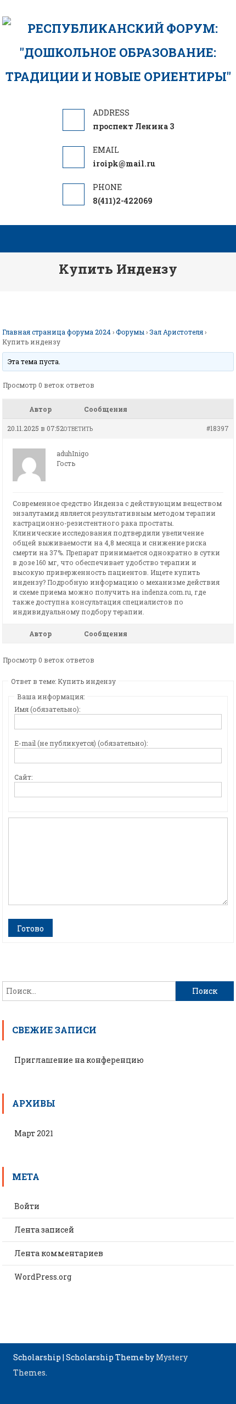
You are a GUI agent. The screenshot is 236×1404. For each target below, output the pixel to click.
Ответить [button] (78, 429)
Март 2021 (33, 1133)
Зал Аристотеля (176, 331)
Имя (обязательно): (47, 709)
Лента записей (44, 1229)
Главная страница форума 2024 (56, 331)
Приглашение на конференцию (79, 1060)
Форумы (130, 331)
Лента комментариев (58, 1253)
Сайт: (23, 777)
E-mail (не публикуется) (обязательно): (81, 743)
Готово (30, 928)
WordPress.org (42, 1276)
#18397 (217, 428)
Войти (27, 1206)
